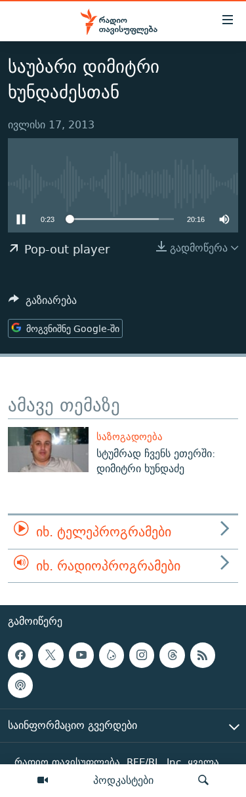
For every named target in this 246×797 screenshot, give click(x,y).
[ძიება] (203, 780)
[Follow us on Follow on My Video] (111, 654)
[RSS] (202, 654)
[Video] (42, 780)
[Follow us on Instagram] (141, 654)
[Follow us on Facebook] (20, 654)
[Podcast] (20, 685)
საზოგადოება (129, 436)
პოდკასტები (123, 780)
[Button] (43, 303)
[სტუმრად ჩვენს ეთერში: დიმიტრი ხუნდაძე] (48, 449)
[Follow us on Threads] (171, 654)
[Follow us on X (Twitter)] (50, 654)
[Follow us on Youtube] (81, 654)
